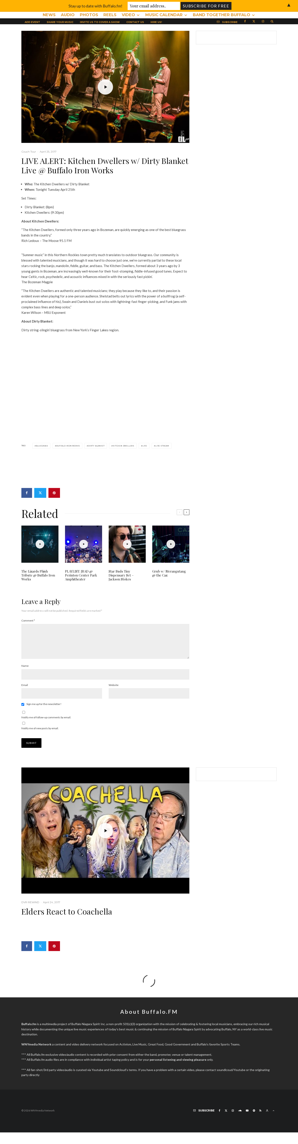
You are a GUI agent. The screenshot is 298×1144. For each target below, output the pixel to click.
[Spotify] (254, 1110)
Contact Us (135, 22)
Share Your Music (60, 22)
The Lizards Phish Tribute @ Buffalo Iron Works (38, 575)
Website (113, 685)
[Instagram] (263, 21)
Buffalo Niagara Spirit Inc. (88, 1024)
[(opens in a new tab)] (170, 544)
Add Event (32, 22)
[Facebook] (245, 21)
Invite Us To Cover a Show (100, 22)
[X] (254, 21)
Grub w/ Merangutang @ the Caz (169, 573)
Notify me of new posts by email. (40, 728)
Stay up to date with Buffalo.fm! (95, 5)
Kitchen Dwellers (123, 446)
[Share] (26, 493)
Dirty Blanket (96, 446)
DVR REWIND (30, 902)
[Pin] (54, 493)
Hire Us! (156, 22)
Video (128, 14)
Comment (28, 620)
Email (24, 685)
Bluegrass (42, 446)
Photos (89, 14)
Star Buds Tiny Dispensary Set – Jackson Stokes (121, 575)
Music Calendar (164, 14)
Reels (109, 14)
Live (144, 446)
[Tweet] (40, 493)
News (49, 14)
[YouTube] (247, 1110)
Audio (68, 14)
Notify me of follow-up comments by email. (46, 717)
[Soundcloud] (240, 1110)
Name (25, 665)
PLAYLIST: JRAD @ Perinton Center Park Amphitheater (81, 575)
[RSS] (260, 1110)
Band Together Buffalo (221, 14)
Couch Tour (28, 151)
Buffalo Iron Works (68, 446)
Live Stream (162, 446)
